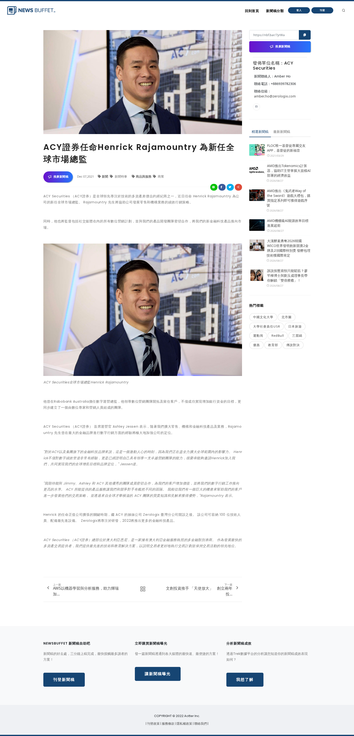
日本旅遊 (295, 326)
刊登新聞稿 (64, 679)
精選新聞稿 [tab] (260, 131)
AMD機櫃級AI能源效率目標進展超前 (287, 223)
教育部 (273, 345)
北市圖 (287, 317)
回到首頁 (252, 10)
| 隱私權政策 (184, 723)
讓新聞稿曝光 (158, 674)
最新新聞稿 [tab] (281, 131)
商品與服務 (144, 176)
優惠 (256, 345)
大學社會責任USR (266, 326)
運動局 (258, 335)
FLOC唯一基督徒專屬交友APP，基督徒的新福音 (286, 148)
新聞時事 (121, 176)
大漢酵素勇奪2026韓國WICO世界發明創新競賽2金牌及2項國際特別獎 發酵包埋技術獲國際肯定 (288, 248)
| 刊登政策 (153, 723)
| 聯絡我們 (200, 723)
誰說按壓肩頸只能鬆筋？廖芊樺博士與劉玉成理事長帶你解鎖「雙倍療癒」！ (287, 275)
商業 (160, 176)
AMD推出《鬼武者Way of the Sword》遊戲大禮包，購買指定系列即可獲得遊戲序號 (288, 197)
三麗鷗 (297, 335)
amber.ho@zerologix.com (275, 96)
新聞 (105, 176)
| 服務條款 (167, 723)
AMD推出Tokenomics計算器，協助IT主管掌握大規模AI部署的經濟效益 (289, 170)
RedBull (277, 335)
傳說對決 (293, 345)
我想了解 (245, 679)
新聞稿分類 (275, 10)
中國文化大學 (263, 317)
